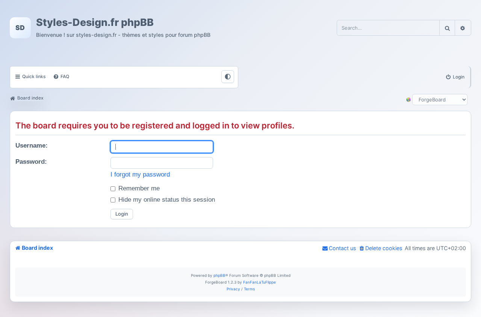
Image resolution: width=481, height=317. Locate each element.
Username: (31, 145)
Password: (31, 161)
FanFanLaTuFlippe (259, 282)
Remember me (138, 188)
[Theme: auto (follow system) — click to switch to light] (227, 76)
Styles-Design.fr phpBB (95, 22)
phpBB (219, 275)
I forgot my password (140, 174)
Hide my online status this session (165, 199)
